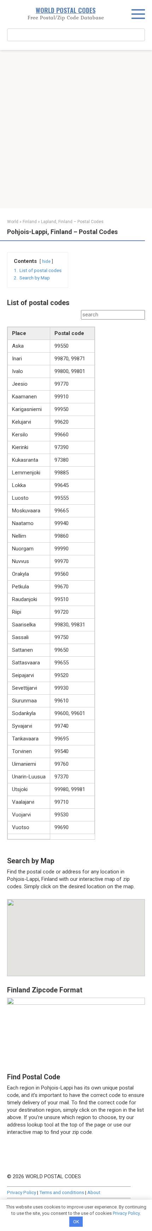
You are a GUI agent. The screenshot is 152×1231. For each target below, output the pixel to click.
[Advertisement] (76, 129)
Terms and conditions (61, 1192)
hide (46, 261)
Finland (30, 221)
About (93, 1192)
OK (76, 1221)
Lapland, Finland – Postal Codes (72, 221)
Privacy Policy (21, 1192)
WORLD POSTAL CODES (65, 10)
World (12, 221)
